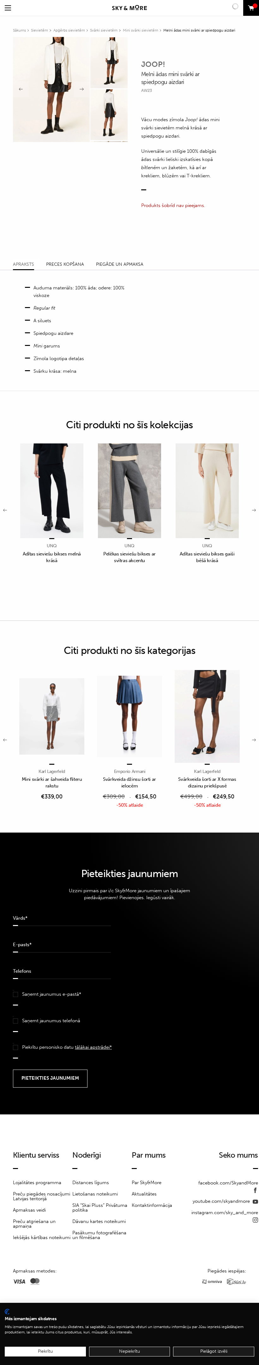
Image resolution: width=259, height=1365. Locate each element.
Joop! (153, 64)
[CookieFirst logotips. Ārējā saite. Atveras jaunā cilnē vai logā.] (7, 1312)
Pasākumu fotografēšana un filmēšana (99, 1235)
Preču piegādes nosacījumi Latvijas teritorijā (41, 1196)
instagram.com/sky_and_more (224, 1212)
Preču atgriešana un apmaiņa (34, 1224)
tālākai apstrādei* (93, 1047)
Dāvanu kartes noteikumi (99, 1221)
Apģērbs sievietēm (69, 30)
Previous (21, 89)
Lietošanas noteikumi (95, 1194)
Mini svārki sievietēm (140, 30)
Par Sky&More (146, 1182)
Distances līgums (90, 1182)
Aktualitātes (144, 1194)
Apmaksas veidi (29, 1210)
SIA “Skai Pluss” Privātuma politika (99, 1207)
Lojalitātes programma (37, 1182)
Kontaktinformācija (152, 1205)
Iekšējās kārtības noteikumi (41, 1237)
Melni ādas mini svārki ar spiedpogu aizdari (199, 30)
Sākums (19, 30)
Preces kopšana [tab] (65, 264)
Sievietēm (39, 30)
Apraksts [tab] (23, 264)
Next (82, 89)
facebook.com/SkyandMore (228, 1183)
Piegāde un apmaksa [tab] (119, 264)
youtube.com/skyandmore (222, 1201)
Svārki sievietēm (103, 30)
